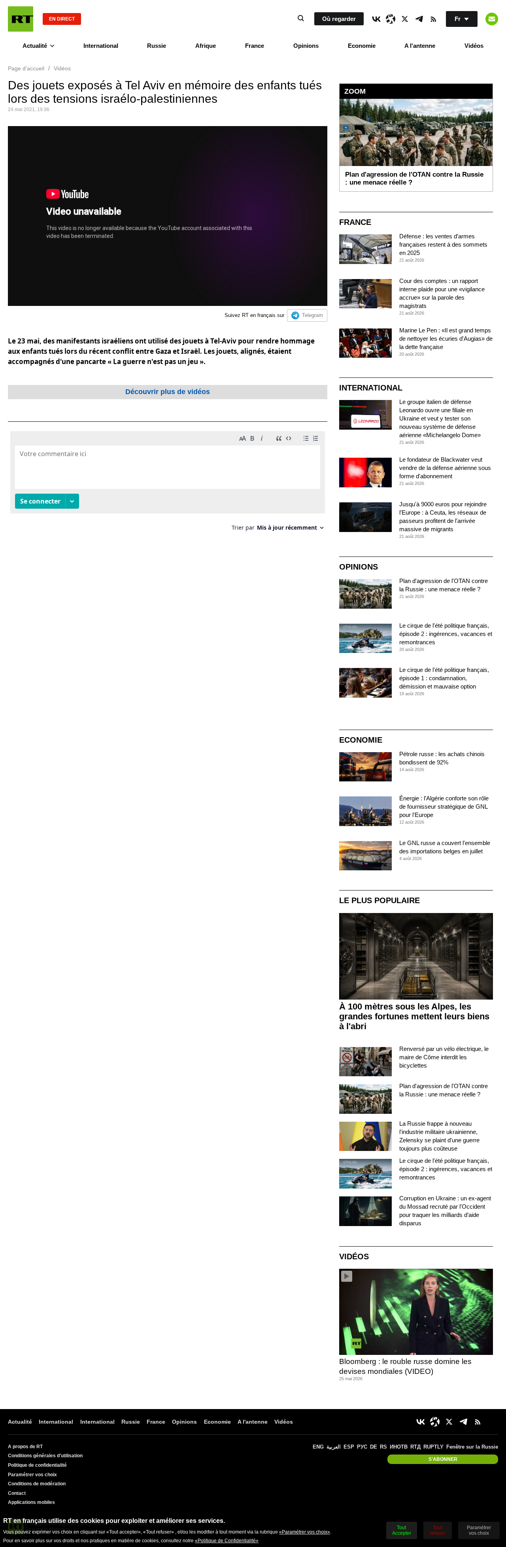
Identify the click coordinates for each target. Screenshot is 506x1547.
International (100, 45)
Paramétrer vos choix (32, 1474)
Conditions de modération (37, 1484)
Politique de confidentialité (37, 1465)
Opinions (306, 45)
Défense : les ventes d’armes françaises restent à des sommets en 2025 (443, 244)
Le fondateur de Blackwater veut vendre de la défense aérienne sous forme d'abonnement (445, 467)
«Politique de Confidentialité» (227, 1540)
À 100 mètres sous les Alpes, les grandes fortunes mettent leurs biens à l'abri (414, 1016)
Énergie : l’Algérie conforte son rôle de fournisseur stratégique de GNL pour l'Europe (444, 806)
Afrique (205, 45)
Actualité (35, 45)
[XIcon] (404, 19)
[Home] (20, 19)
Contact (17, 1493)
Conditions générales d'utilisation (45, 1455)
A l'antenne (419, 45)
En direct (62, 19)
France (254, 45)
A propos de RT (25, 1446)
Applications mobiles (31, 1502)
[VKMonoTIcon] (376, 19)
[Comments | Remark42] (167, 484)
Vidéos (473, 45)
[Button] (491, 19)
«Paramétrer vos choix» (304, 1532)
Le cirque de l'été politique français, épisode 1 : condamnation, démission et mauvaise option (444, 678)
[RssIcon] (433, 19)
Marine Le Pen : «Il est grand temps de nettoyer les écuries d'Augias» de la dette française (446, 338)
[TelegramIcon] (419, 19)
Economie (362, 45)
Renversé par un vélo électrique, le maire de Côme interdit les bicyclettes (444, 1057)
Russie (156, 45)
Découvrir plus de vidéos (167, 392)
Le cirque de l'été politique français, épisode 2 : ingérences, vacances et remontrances (445, 633)
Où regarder (339, 18)
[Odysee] (390, 19)
